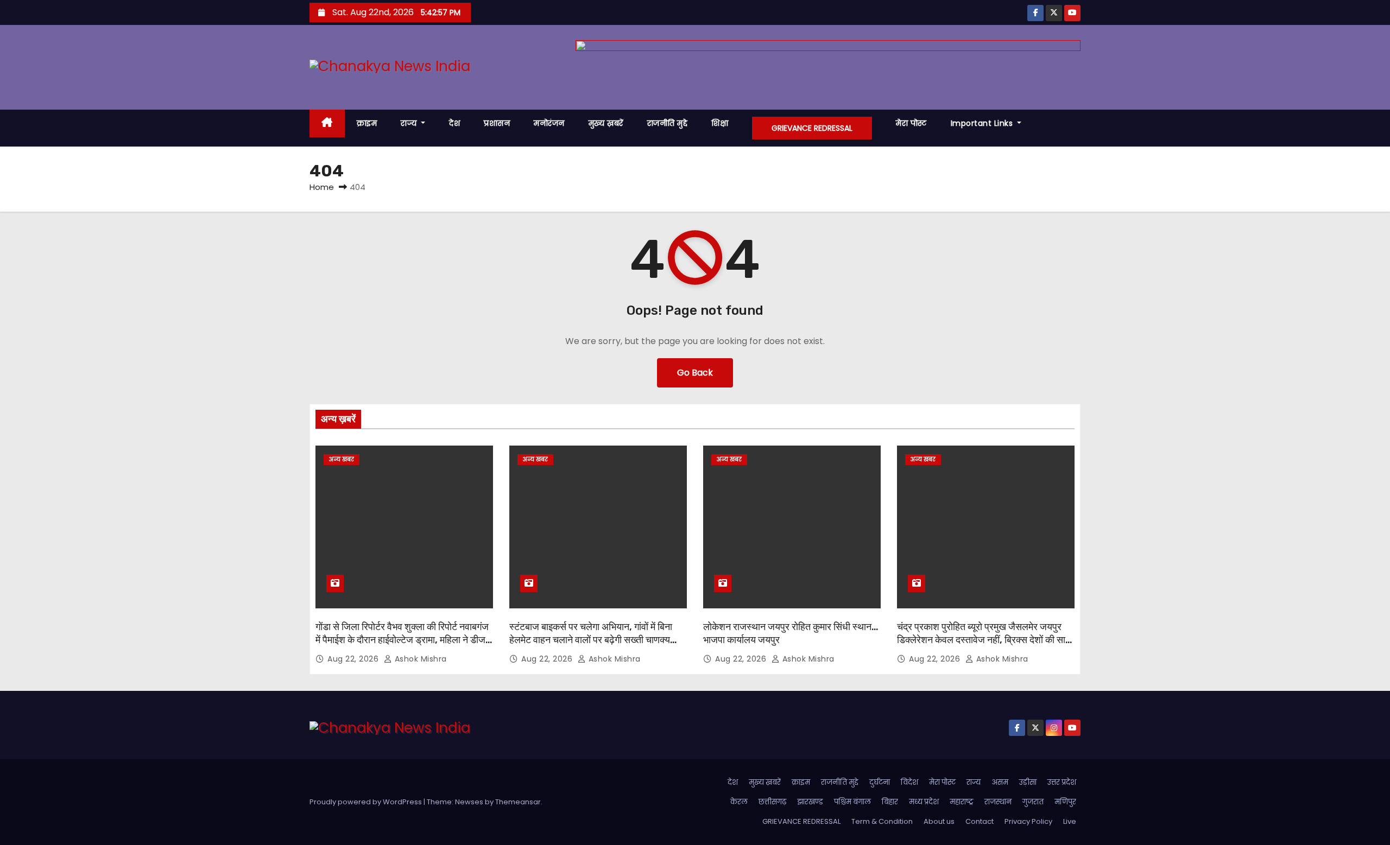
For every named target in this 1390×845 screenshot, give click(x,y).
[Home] (327, 123)
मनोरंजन (549, 123)
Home (321, 187)
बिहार (890, 802)
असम (999, 782)
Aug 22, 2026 (354, 658)
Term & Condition (882, 821)
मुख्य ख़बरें (606, 123)
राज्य (410, 123)
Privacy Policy (1028, 821)
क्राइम (367, 123)
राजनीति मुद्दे (667, 123)
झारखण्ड (810, 802)
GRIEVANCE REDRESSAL (812, 128)
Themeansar (518, 802)
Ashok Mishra (419, 658)
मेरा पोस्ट (911, 123)
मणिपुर (1065, 802)
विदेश (909, 782)
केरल (739, 802)
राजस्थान (998, 802)
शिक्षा (719, 123)
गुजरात (1033, 802)
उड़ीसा (1028, 782)
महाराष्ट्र (962, 802)
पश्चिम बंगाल (852, 802)
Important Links (983, 123)
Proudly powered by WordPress (366, 802)
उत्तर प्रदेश (1061, 782)
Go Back (695, 372)
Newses (469, 802)
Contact (979, 821)
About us (939, 821)
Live (1069, 821)
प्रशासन (497, 123)
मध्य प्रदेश (924, 802)
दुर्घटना (879, 782)
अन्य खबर (341, 459)
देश (454, 123)
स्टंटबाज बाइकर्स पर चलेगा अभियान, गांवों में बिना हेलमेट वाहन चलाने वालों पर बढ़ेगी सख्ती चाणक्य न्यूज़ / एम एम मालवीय (590, 640)
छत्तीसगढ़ (772, 802)
